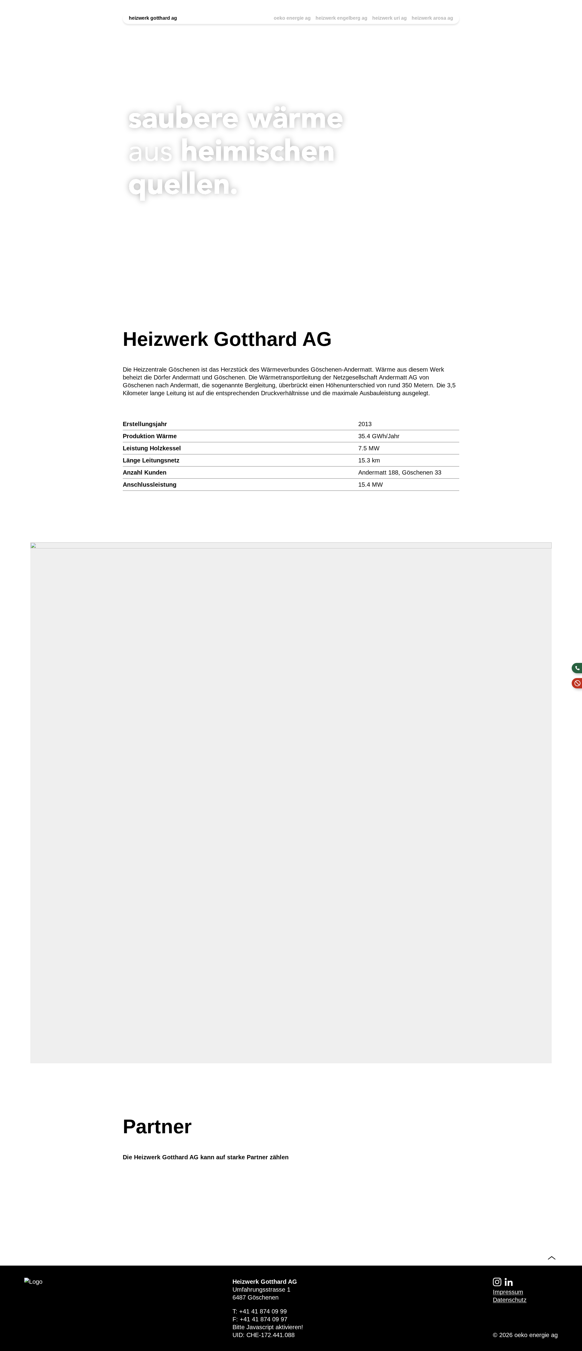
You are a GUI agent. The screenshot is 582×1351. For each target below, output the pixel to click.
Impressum (508, 1292)
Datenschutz (510, 1299)
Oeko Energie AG (292, 18)
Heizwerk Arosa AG (432, 18)
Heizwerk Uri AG (389, 18)
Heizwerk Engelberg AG (341, 18)
